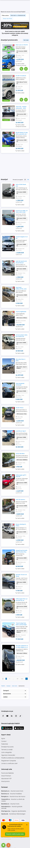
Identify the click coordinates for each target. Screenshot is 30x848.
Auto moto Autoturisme (17, 15)
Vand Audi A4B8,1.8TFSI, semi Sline (21, 289)
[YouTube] (7, 715)
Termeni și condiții (6, 749)
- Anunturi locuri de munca (13, 796)
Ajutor (3, 738)
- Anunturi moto (10, 804)
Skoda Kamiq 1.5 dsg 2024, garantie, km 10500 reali (22, 134)
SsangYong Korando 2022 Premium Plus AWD (21, 552)
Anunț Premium (6, 776)
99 (17, 678)
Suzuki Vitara (19, 407)
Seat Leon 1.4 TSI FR (22, 44)
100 (22, 678)
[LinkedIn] (11, 715)
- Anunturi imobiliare (11, 794)
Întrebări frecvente (7, 747)
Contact (3, 741)
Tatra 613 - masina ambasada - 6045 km (21, 108)
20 (25, 179)
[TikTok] (20, 715)
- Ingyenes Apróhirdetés (13, 811)
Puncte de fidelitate (7, 773)
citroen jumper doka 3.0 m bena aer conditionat (21, 336)
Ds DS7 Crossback (21, 75)
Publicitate (4, 744)
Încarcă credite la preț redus (15, 834)
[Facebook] (3, 715)
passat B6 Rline (20, 453)
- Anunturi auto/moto (12, 791)
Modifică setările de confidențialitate (12, 758)
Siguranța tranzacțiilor (8, 755)
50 (28, 179)
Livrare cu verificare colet (9, 763)
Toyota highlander (21, 311)
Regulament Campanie (8, 760)
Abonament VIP (6, 778)
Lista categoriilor (6, 752)
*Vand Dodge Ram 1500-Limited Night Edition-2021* (21, 624)
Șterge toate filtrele (7, 18)
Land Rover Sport (21, 431)
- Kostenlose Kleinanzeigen (13, 814)
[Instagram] (16, 715)
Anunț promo (5, 781)
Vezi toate (26, 40)
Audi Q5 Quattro (20, 499)
